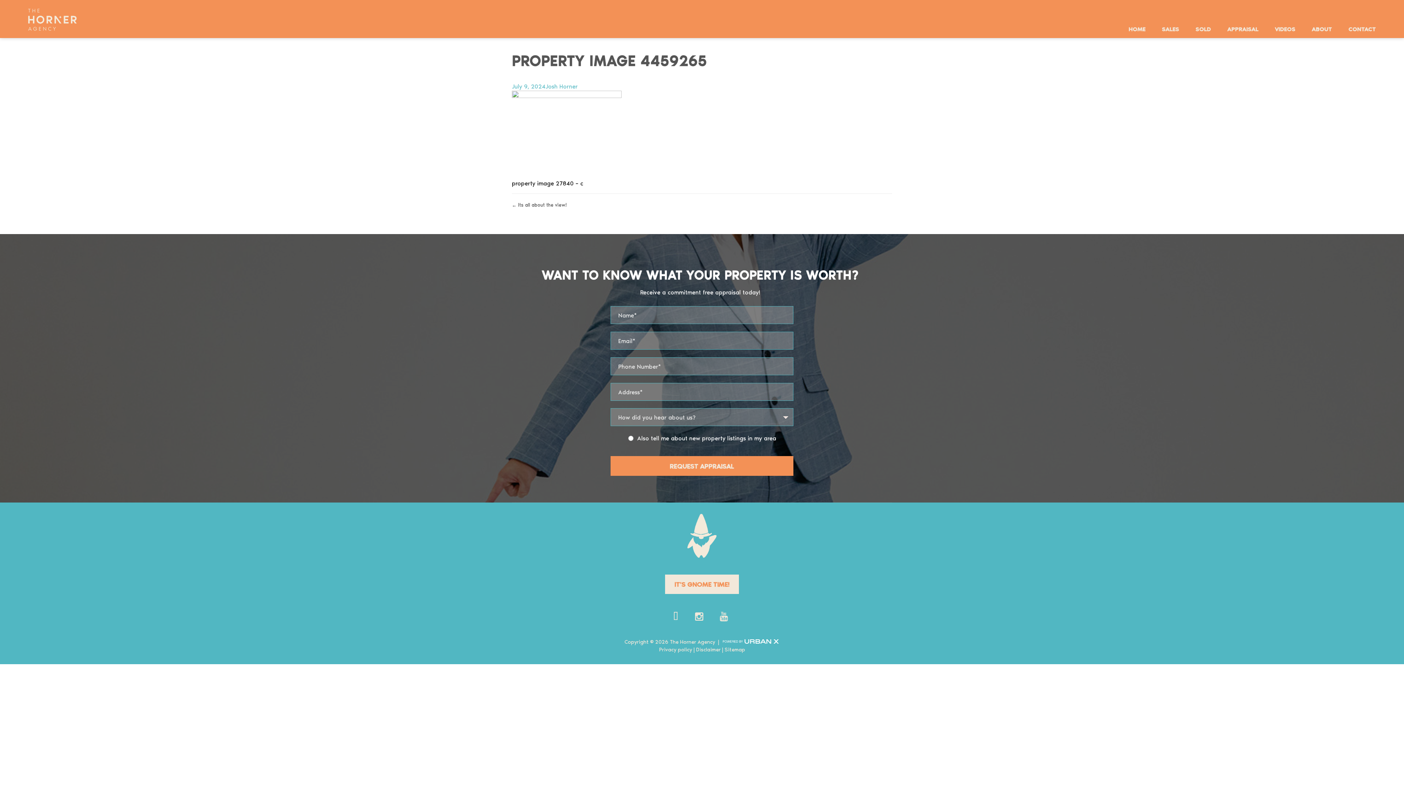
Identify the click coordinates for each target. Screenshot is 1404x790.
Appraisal (1242, 29)
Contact (1362, 29)
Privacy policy (675, 649)
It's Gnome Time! (702, 583)
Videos (1285, 29)
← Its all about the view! (539, 204)
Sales (1170, 29)
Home (1137, 29)
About (1322, 29)
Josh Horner (562, 86)
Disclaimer (708, 649)
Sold (1203, 29)
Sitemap (735, 649)
